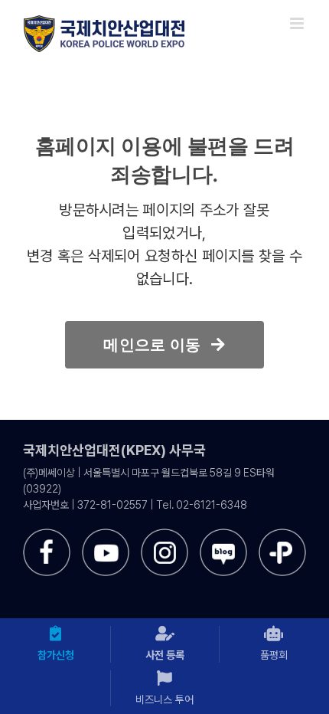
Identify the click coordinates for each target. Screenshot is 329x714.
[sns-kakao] (282, 534)
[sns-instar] (164, 534)
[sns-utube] (105, 534)
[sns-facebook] (46, 534)
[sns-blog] (223, 534)
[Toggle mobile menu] (298, 23)
